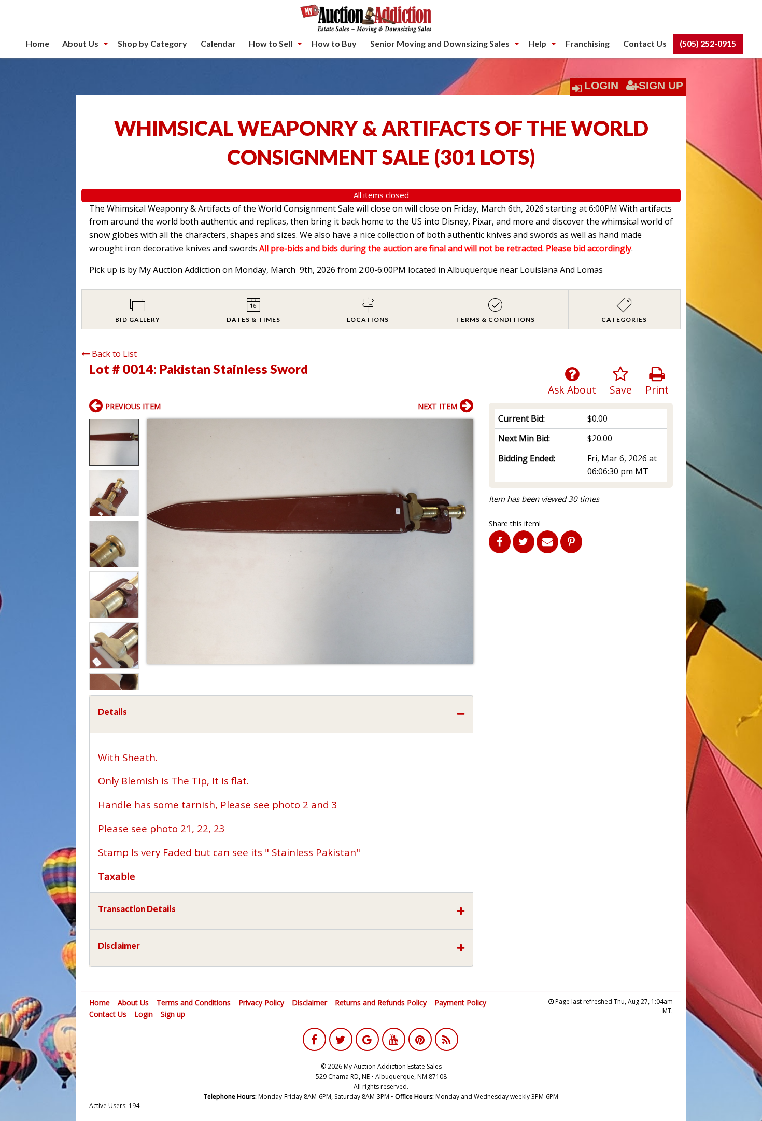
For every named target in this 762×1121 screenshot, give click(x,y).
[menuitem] (37, 43)
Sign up (173, 1014)
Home (37, 43)
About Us (80, 43)
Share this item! (515, 523)
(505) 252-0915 (708, 43)
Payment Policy (460, 1002)
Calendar (218, 43)
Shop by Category (152, 43)
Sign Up (661, 85)
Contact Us (645, 43)
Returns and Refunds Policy (381, 1002)
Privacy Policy (261, 1002)
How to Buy (334, 43)
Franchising (588, 43)
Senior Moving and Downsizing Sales (440, 43)
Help (537, 43)
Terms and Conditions (194, 1002)
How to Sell (270, 43)
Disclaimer (309, 1002)
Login (601, 85)
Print (657, 390)
